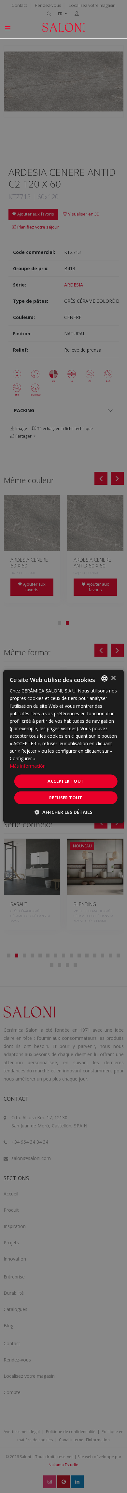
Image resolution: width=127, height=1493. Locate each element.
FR (61, 14)
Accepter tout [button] (66, 781)
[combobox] (104, 678)
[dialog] (63, 746)
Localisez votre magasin (92, 5)
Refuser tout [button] (65, 798)
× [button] (113, 678)
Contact (19, 5)
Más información (28, 766)
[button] (63, 812)
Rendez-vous (48, 5)
